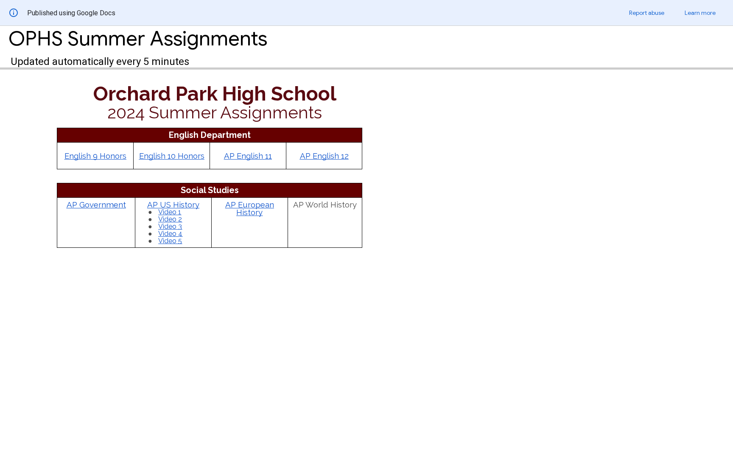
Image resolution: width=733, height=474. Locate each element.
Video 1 (169, 212)
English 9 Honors (95, 155)
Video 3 (170, 226)
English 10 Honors (171, 155)
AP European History (249, 208)
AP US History (173, 204)
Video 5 (170, 241)
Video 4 (170, 234)
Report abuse (646, 13)
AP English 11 (248, 155)
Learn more (700, 13)
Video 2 (170, 219)
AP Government (96, 204)
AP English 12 (324, 155)
